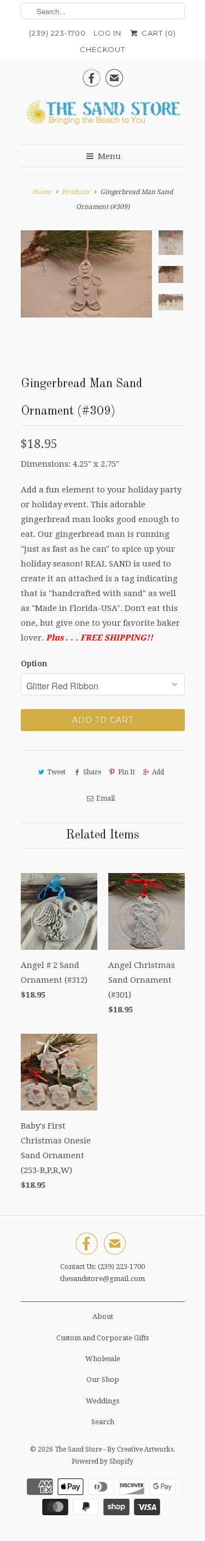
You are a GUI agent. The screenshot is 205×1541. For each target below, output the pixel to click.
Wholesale (102, 1359)
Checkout (102, 49)
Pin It (126, 772)
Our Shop (102, 1379)
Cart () (157, 33)
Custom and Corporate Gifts (102, 1338)
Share (92, 772)
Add (158, 772)
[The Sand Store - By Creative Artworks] (103, 115)
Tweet (56, 772)
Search (102, 1422)
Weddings (102, 1401)
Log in (107, 33)
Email (105, 798)
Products (75, 192)
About (102, 1316)
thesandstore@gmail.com (102, 1278)
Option (34, 663)
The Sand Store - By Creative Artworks (114, 1449)
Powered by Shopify (102, 1461)
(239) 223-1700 (57, 33)
